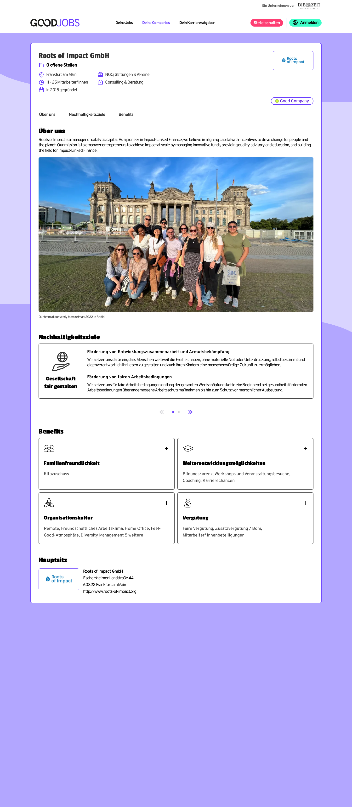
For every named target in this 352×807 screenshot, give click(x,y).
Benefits (126, 115)
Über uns (47, 115)
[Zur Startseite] (54, 23)
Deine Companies (156, 23)
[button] (173, 412)
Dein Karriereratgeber (197, 23)
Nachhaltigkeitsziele (87, 115)
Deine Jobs (124, 23)
